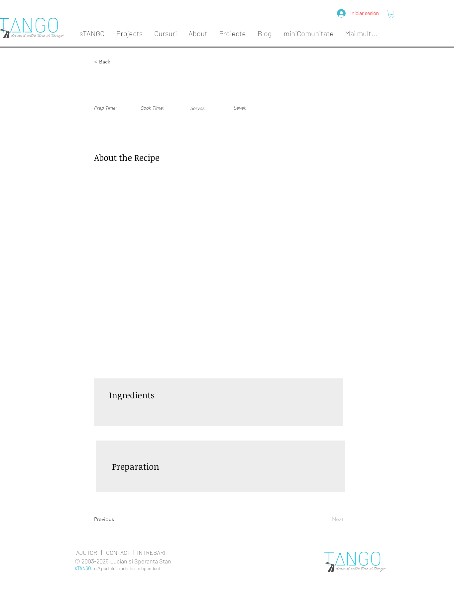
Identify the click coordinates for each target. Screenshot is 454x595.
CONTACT (118, 552)
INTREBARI (151, 552)
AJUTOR (86, 552)
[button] (391, 14)
